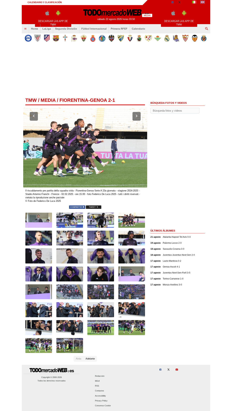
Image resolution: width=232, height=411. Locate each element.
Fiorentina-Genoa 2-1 (87, 100)
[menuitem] (25, 29)
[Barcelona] (56, 38)
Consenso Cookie (103, 406)
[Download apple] (47, 14)
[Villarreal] (204, 38)
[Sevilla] (185, 38)
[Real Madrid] (167, 38)
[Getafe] (102, 38)
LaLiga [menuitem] (46, 28)
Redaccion (99, 376)
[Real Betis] (157, 38)
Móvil (97, 381)
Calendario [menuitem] (138, 28)
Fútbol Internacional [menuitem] (94, 28)
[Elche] (83, 38)
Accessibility (100, 396)
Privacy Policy (101, 401)
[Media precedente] (34, 116)
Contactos (99, 391)
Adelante (90, 358)
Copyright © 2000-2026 (51, 377)
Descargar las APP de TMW (53, 23)
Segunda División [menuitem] (66, 28)
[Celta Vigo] (65, 38)
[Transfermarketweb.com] (202, 2)
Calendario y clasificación (45, 2)
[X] (179, 2)
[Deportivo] (74, 38)
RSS (97, 386)
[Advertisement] (116, 70)
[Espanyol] (93, 38)
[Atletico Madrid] (46, 38)
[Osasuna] (130, 38)
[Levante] (111, 38)
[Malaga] (120, 38)
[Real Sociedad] (176, 38)
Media (48, 100)
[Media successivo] (136, 116)
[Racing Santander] (139, 38)
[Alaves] (28, 38)
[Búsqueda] (206, 29)
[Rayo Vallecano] (148, 38)
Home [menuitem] (34, 28)
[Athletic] (37, 38)
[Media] (186, 2)
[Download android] (58, 14)
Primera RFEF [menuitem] (119, 28)
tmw (31, 100)
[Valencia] (194, 38)
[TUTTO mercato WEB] (194, 2)
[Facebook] (172, 2)
